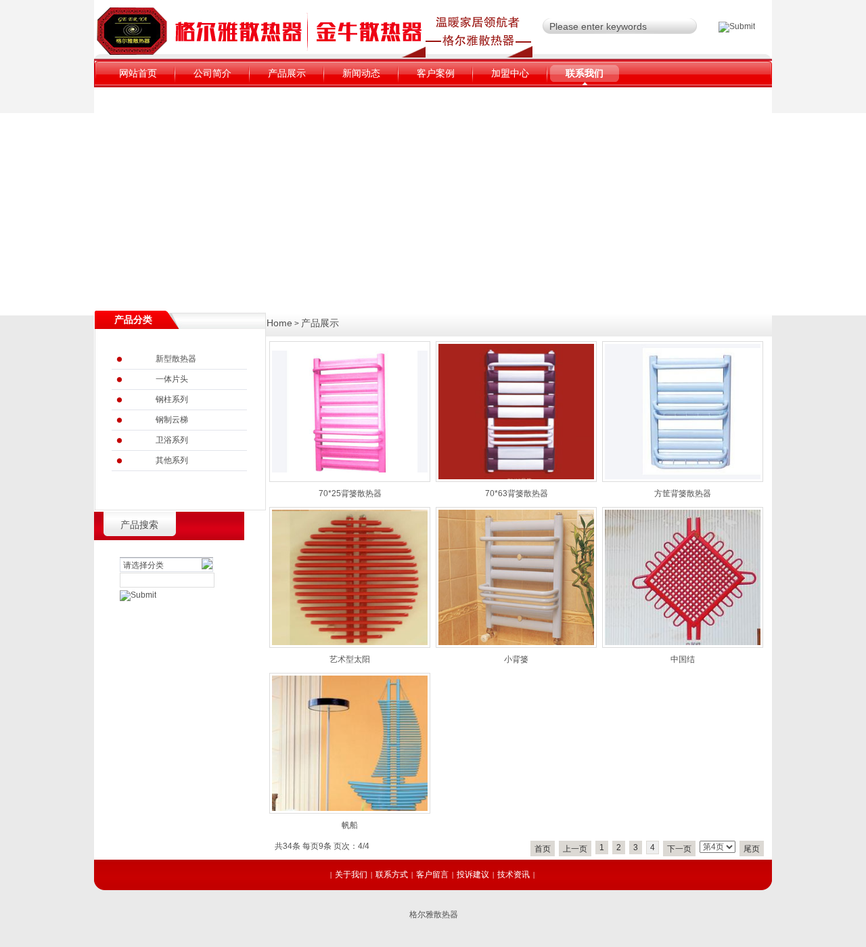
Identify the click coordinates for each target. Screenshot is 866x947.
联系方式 (391, 874)
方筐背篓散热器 (682, 493)
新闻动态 (361, 73)
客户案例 (436, 73)
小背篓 (516, 659)
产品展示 (287, 73)
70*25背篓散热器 (350, 493)
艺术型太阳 (349, 659)
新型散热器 (176, 359)
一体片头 (172, 379)
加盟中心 (510, 73)
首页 (542, 849)
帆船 (350, 825)
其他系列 (172, 460)
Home (279, 322)
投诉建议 (473, 874)
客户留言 (432, 874)
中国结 (682, 659)
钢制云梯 (172, 419)
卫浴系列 (172, 440)
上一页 (575, 849)
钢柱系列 (172, 399)
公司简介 (212, 73)
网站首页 (138, 73)
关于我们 (351, 874)
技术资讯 (513, 874)
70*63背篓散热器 (516, 493)
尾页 (752, 849)
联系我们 (584, 73)
